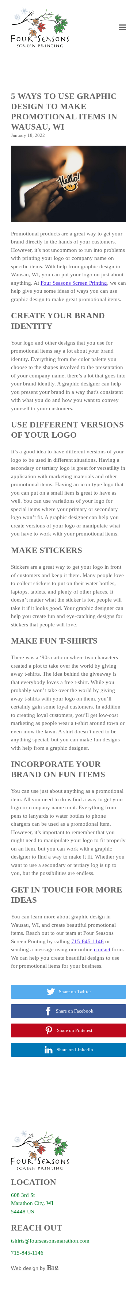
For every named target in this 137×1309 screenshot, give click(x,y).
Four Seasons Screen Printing (74, 283)
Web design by (29, 1268)
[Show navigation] (120, 27)
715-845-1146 (87, 941)
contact (102, 949)
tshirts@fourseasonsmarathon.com (50, 1241)
